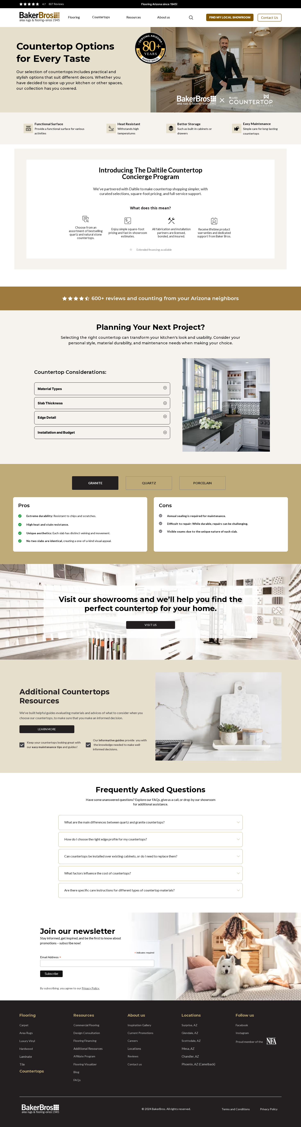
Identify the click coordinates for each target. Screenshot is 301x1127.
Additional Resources (88, 1048)
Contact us (135, 1064)
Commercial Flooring (86, 1025)
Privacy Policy (268, 1109)
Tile (22, 1064)
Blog (76, 1072)
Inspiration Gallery (139, 1025)
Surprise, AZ (189, 1025)
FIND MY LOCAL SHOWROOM (229, 17)
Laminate (25, 1056)
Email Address (50, 957)
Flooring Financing (85, 1040)
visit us (151, 625)
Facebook (242, 1025)
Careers (133, 1040)
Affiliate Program (84, 1056)
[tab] (95, 483)
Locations (134, 1048)
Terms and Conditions (236, 1109)
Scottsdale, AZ (191, 1040)
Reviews (133, 1056)
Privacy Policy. (91, 988)
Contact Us (269, 17)
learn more (47, 729)
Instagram (242, 1033)
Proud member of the (249, 1041)
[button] (76, 18)
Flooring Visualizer (85, 1064)
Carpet (23, 1025)
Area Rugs (26, 1033)
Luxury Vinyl (27, 1041)
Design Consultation (87, 1033)
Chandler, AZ (190, 1056)
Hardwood (26, 1048)
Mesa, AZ (188, 1048)
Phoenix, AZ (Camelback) (198, 1064)
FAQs (77, 1080)
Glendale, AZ (190, 1033)
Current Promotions (140, 1033)
